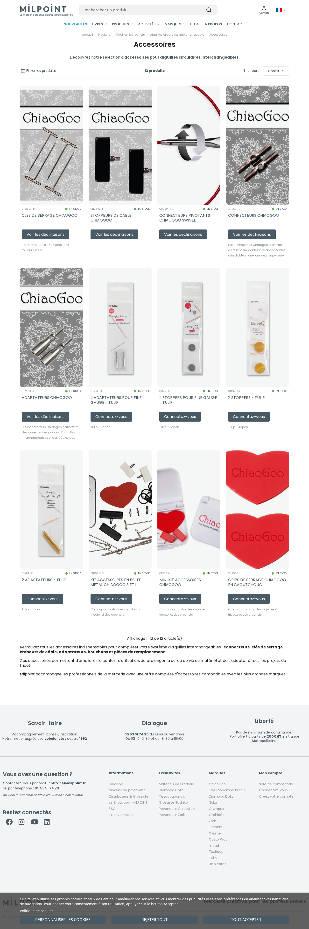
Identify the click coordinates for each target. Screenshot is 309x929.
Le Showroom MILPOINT (128, 802)
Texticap (216, 851)
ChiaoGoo (217, 784)
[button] (264, 10)
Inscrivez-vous (121, 814)
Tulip (213, 857)
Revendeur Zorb (172, 814)
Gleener (215, 833)
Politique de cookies (36, 910)
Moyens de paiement (127, 790)
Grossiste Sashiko (173, 802)
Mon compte (270, 773)
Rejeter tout (154, 919)
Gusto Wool (218, 839)
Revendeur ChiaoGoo (177, 808)
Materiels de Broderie (176, 784)
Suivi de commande (276, 784)
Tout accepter (246, 919)
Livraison (116, 784)
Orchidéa (217, 814)
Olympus (216, 808)
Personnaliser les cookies (63, 919)
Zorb (212, 821)
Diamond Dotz (171, 790)
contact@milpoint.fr (67, 783)
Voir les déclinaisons (45, 234)
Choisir (276, 70)
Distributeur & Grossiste (128, 796)
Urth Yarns (217, 864)
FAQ (112, 808)
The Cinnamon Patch (227, 790)
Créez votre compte (276, 796)
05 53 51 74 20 (47, 788)
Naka (213, 802)
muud (214, 845)
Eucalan (215, 827)
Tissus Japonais (172, 796)
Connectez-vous (273, 790)
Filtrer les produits (38, 71)
